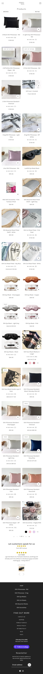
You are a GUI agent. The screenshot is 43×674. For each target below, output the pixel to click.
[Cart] (40, 3)
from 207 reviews (21, 548)
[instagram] (23, 671)
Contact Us (21, 616)
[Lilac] (34, 532)
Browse (6, 11)
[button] (26, 536)
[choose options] (18, 29)
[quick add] (18, 163)
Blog (21, 631)
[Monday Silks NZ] (21, 3)
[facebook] (20, 671)
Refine (37, 11)
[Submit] (29, 665)
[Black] (26, 363)
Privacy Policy (21, 625)
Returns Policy (21, 628)
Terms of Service (21, 622)
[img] (21, 546)
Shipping (21, 619)
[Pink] (30, 363)
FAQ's (21, 634)
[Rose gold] (34, 363)
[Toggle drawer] (3, 3)
